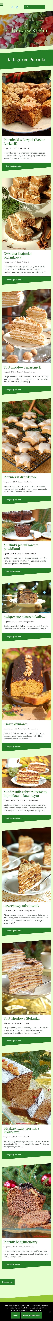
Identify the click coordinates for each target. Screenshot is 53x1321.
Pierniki (26, 148)
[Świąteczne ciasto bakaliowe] (26, 596)
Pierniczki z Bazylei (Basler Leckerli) (24, 141)
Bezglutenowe (29, 622)
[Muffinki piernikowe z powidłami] (26, 524)
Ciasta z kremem (29, 372)
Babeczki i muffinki (30, 554)
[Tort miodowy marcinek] (26, 326)
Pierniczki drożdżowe (20, 477)
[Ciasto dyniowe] (26, 682)
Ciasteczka (28, 482)
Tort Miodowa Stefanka (22, 1018)
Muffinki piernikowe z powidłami (21, 547)
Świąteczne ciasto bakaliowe (25, 616)
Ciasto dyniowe (15, 724)
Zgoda (15, 1315)
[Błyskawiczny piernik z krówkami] (26, 1087)
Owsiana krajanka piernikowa (18, 255)
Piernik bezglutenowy (20, 1242)
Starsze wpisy (7, 1282)
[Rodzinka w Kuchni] (26, 25)
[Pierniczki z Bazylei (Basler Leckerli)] (26, 103)
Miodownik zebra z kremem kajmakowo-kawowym (25, 794)
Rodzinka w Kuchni (26, 30)
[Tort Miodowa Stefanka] (26, 977)
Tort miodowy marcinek (22, 367)
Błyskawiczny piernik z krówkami (21, 1130)
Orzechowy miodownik (21, 905)
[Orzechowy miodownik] (26, 864)
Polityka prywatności (31, 1315)
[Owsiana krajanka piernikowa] (26, 212)
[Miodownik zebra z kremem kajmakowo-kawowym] (26, 771)
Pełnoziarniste (33, 729)
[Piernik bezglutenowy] (26, 1200)
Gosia (20, 148)
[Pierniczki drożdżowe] (26, 435)
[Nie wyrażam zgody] (50, 1311)
